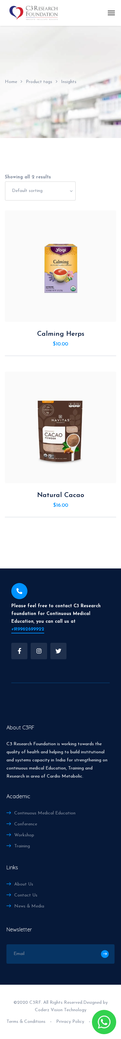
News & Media (29, 906)
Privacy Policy (70, 1021)
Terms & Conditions (25, 1021)
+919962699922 (27, 629)
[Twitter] (58, 651)
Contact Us (25, 895)
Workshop (24, 835)
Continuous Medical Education (45, 813)
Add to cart (64, 314)
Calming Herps (60, 334)
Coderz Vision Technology (60, 1010)
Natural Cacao (60, 495)
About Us (23, 884)
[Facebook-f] (19, 651)
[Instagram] (39, 651)
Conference (25, 824)
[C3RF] (33, 13)
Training (22, 846)
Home (11, 82)
